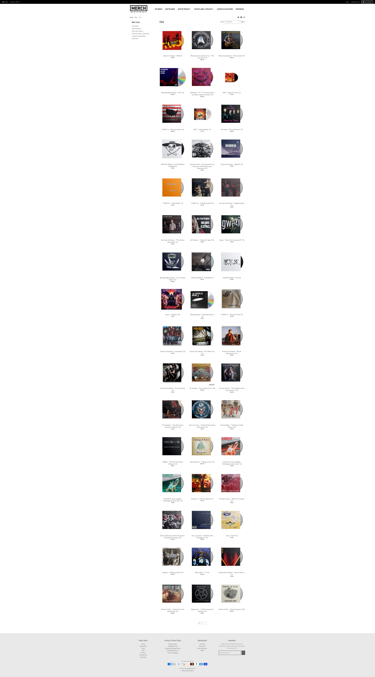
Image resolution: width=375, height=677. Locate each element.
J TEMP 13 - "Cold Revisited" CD (202, 203)
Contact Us (202, 646)
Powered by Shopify (187, 671)
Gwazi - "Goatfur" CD (172, 315)
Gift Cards (143, 657)
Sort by (222, 21)
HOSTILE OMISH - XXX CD (232, 278)
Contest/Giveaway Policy (172, 648)
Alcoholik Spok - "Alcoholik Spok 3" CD (202, 316)
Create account (355, 2)
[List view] (244, 22)
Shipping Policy (172, 646)
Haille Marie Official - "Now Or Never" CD (232, 573)
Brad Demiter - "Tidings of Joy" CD (202, 462)
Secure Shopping (173, 653)
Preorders (135, 38)
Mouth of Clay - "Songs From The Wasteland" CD (172, 610)
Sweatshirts (143, 646)
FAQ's (202, 650)
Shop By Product (137, 31)
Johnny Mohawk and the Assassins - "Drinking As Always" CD (172, 537)
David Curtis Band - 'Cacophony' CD (172, 351)
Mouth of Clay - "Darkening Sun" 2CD (232, 609)
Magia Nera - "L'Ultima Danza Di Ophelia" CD (202, 610)
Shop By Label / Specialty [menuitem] (203, 9)
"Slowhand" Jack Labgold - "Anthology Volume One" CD (173, 500)
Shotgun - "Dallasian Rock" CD (172, 572)
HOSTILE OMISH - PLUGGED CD (202, 278)
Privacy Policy (173, 644)
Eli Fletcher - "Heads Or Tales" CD (202, 240)
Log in (347, 2)
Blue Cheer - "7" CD (202, 572)
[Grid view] (242, 22)
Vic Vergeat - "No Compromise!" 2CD (202, 388)
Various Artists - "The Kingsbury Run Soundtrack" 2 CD (232, 389)
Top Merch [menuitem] (158, 9)
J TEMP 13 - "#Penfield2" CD (172, 203)
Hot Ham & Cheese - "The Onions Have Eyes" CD (172, 241)
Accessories (143, 655)
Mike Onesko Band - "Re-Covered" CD (232, 56)
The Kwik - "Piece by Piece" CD (232, 129)
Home (131, 17)
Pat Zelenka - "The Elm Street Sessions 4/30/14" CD (172, 426)
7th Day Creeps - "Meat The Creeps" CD (232, 500)
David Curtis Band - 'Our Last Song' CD (172, 389)
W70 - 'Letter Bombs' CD (202, 129)
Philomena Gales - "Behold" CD (232, 164)
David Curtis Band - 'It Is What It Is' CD (202, 352)
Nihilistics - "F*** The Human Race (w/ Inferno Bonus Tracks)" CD (202, 94)
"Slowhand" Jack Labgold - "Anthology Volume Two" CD (232, 463)
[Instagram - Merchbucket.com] (244, 17)
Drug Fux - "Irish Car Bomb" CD (202, 499)
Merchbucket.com (190, 668)
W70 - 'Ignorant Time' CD (232, 93)
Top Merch (135, 26)
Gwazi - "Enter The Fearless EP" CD (231, 240)
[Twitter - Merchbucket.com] (238, 17)
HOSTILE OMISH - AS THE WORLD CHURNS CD (172, 165)
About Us (202, 644)
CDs (136, 17)
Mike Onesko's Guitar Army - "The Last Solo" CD (202, 57)
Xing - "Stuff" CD (232, 536)
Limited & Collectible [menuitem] (225, 9)
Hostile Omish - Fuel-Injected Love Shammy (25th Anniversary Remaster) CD (202, 166)
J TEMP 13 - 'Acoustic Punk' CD (232, 315)
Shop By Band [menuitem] (170, 9)
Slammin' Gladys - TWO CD (172, 56)
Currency (13, 2)
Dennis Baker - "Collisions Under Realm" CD (231, 426)
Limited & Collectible (139, 36)
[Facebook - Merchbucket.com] (241, 17)
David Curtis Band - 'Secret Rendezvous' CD (231, 352)
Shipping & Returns (173, 650)
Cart (368, 2)
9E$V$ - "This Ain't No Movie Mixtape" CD (173, 463)
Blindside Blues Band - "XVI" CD (173, 93)
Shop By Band (136, 29)
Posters (143, 653)
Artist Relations (202, 648)
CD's (143, 650)
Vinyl (143, 648)
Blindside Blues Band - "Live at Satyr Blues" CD (173, 279)
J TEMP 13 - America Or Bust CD (172, 129)
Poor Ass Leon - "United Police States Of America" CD (202, 426)
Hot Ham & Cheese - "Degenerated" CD (231, 204)
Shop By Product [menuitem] (184, 9)
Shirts (143, 644)
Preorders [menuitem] (240, 9)
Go (243, 652)
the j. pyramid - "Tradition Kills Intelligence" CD (202, 537)
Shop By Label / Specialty (140, 33)
